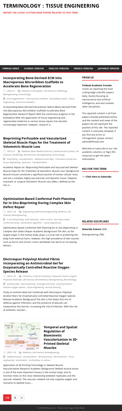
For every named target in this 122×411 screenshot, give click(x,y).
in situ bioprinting (15, 219)
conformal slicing (11, 222)
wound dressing (53, 287)
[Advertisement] (61, 41)
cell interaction (60, 356)
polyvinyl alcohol (64, 283)
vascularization (26, 159)
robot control (46, 219)
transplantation (39, 162)
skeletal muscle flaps (44, 159)
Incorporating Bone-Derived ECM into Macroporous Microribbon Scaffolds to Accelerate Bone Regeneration (33, 82)
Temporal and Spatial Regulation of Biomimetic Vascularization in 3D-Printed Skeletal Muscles (61, 337)
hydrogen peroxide (46, 283)
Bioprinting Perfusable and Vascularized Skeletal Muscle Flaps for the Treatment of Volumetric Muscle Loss (36, 142)
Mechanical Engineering (46, 211)
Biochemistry (30, 154)
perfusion (26, 162)
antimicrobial (13, 283)
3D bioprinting (45, 356)
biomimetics (21, 360)
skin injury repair (62, 219)
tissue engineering (11, 162)
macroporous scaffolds (37, 98)
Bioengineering (10, 94)
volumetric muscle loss (66, 159)
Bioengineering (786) (93, 234)
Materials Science (60, 276)
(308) (94, 229)
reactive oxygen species (14, 287)
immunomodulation (25, 102)
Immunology (24, 94)
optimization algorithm (31, 222)
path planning (31, 219)
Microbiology (70, 279)
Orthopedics (37, 90)
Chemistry (27, 276)
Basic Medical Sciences (41, 151)
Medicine (26, 90)
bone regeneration (16, 98)
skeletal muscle (14, 356)
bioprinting (12, 159)
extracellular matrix (58, 98)
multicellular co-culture (39, 360)
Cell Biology (62, 90)
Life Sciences (50, 90)
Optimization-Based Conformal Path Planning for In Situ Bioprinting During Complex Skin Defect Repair (39, 203)
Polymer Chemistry (42, 276)
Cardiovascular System (64, 151)
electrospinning (28, 283)
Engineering (28, 211)
